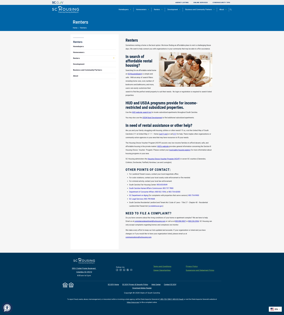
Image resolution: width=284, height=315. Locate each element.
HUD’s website (163, 146)
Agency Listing (181, 2)
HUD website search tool (141, 112)
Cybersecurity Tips (221, 2)
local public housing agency (179, 150)
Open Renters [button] (114, 58)
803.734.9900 (193, 195)
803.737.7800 (168, 188)
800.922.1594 (160, 192)
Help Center (156, 284)
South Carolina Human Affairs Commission (145, 188)
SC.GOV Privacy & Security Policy (135, 284)
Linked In (124, 270)
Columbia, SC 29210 (84, 272)
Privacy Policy (192, 266)
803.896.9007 (180, 221)
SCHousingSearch (135, 74)
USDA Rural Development (152, 118)
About (221, 9)
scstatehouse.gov (156, 206)
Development (172, 9)
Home (75, 28)
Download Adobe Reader (142, 288)
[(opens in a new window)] (57, 2)
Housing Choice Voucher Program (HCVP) (164, 159)
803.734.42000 (174, 192)
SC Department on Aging (138, 195)
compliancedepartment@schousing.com (149, 221)
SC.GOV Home (113, 284)
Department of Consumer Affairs (141, 192)
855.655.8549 (162, 185)
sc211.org (163, 134)
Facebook (117, 270)
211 (174, 134)
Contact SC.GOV (170, 284)
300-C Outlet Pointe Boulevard (84, 268)
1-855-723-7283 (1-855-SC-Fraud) (171, 299)
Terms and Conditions (162, 266)
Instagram (121, 270)
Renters (157, 9)
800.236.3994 (193, 221)
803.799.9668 (149, 199)
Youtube (131, 270)
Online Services (200, 2)
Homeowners (141, 9)
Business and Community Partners (198, 9)
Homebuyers (124, 9)
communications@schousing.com (138, 237)
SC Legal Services (136, 199)
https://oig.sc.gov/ (133, 302)
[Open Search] (231, 9)
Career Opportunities (162, 270)
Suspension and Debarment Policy (200, 270)
